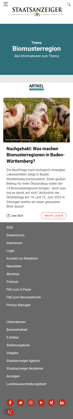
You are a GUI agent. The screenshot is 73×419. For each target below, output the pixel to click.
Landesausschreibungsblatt (26, 384)
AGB (9, 227)
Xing (51, 402)
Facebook (10, 402)
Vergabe (12, 353)
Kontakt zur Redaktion (22, 258)
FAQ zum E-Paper (18, 289)
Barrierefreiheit (16, 330)
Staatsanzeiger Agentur (23, 361)
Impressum (14, 243)
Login (10, 251)
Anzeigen (13, 376)
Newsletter (13, 266)
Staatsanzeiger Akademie (24, 368)
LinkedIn (61, 402)
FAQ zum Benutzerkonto (23, 297)
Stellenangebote (18, 345)
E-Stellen (12, 337)
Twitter (20, 402)
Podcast (12, 282)
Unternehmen (16, 322)
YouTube (41, 402)
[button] (7, 411)
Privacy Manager (18, 305)
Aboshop (12, 274)
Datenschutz (15, 235)
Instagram (30, 402)
